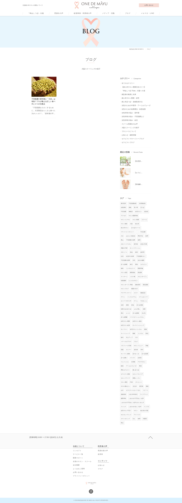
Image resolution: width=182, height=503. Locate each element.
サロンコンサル (125, 219)
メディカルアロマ (126, 341)
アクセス (123, 215)
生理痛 (133, 362)
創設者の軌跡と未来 (129, 94)
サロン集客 (124, 224)
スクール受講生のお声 (130, 124)
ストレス (123, 406)
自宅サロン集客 (137, 321)
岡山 (122, 423)
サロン (136, 410)
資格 (130, 207)
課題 (122, 349)
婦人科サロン (125, 228)
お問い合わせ (148, 5)
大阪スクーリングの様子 (130, 128)
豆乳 (134, 260)
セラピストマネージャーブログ (133, 139)
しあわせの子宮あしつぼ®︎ (136, 398)
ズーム (136, 301)
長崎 (147, 386)
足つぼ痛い (124, 357)
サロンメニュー (138, 345)
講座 (127, 305)
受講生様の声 (103, 450)
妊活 (122, 256)
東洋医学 (123, 203)
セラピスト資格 (125, 374)
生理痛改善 (142, 203)
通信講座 (145, 284)
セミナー (128, 349)
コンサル (140, 333)
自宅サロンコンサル (136, 329)
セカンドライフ (125, 378)
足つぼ (142, 207)
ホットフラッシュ (135, 248)
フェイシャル (125, 362)
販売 (122, 337)
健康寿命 (123, 398)
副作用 (142, 252)
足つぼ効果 (145, 353)
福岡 (139, 240)
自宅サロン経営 (125, 325)
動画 (122, 366)
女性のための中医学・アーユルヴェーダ (136, 105)
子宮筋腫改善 (132, 203)
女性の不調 (143, 244)
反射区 (140, 357)
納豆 (131, 264)
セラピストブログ (128, 142)
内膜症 (145, 418)
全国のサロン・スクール (82, 461)
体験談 (131, 211)
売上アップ (129, 337)
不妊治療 (143, 232)
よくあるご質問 (79, 469)
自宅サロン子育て (126, 410)
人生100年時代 (133, 394)
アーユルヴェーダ (131, 366)
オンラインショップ (138, 325)
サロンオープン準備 (126, 284)
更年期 (136, 244)
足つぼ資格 (140, 305)
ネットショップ (125, 333)
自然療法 (123, 207)
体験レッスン (136, 378)
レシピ (128, 313)
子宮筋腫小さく (140, 256)
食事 (139, 418)
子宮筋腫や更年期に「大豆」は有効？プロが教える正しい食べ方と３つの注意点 (43, 101)
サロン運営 (124, 382)
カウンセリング (125, 418)
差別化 (146, 211)
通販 (145, 329)
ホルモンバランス (126, 414)
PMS (131, 382)
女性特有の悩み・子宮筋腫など (133, 116)
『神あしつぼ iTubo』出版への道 (133, 91)
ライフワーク (144, 394)
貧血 (131, 252)
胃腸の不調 (124, 248)
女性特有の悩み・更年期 (130, 113)
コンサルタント (130, 268)
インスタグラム (131, 297)
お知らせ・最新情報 (129, 135)
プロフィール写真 (126, 345)
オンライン (124, 329)
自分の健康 (141, 260)
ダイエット (138, 382)
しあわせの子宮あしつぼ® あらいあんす (132, 402)
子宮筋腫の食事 (130, 240)
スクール (144, 219)
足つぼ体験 (124, 264)
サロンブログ (125, 288)
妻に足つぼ (136, 370)
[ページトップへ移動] (150, 437)
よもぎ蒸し (137, 309)
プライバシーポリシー (127, 232)
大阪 (131, 224)
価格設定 (143, 293)
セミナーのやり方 (126, 301)
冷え (134, 418)
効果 (144, 309)
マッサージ (124, 276)
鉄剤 (136, 252)
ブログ (136, 341)
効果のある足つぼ (126, 309)
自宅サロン (138, 211)
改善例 (100, 454)
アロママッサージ (126, 293)
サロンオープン (142, 276)
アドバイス (137, 414)
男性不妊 (140, 236)
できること (143, 301)
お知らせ (101, 465)
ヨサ (136, 337)
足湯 (122, 305)
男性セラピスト (125, 370)
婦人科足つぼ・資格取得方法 (132, 102)
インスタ (146, 406)
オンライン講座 (125, 353)
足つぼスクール (135, 228)
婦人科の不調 (144, 410)
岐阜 (147, 236)
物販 (134, 333)
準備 (147, 345)
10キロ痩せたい (125, 386)
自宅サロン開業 (125, 321)
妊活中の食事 (130, 256)
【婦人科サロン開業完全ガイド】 (134, 87)
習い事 (136, 207)
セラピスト (144, 264)
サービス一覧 (78, 454)
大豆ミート (124, 252)
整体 (140, 366)
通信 (136, 264)
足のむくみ (136, 353)
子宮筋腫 (123, 211)
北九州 (135, 386)
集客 (122, 268)
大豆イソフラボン (126, 244)
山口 (122, 390)
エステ (136, 293)
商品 (147, 333)
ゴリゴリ (132, 357)
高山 (122, 240)
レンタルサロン (133, 280)
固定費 (140, 272)
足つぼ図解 (124, 317)
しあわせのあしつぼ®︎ (135, 406)
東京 (122, 313)
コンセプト (77, 450)
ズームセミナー (143, 297)
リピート (145, 390)
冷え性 (144, 313)
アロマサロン (141, 362)
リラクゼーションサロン (137, 317)
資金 (132, 305)
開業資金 (132, 272)
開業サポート (78, 458)
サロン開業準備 (133, 215)
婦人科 (137, 224)
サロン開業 (136, 219)
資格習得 (137, 284)
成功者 (136, 349)
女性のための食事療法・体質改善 (134, 109)
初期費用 (123, 280)
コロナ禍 (132, 276)
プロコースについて (129, 131)
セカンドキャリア (138, 374)
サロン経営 (124, 272)
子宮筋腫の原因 (125, 260)
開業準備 (140, 268)
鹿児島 (141, 386)
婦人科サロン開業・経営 (130, 98)
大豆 (122, 236)
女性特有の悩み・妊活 (130, 120)
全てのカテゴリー (128, 83)
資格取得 (123, 394)
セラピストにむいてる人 (133, 390)
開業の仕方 (134, 288)
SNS (142, 349)
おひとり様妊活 (130, 236)
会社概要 (76, 465)
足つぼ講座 (136, 313)
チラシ (123, 297)
